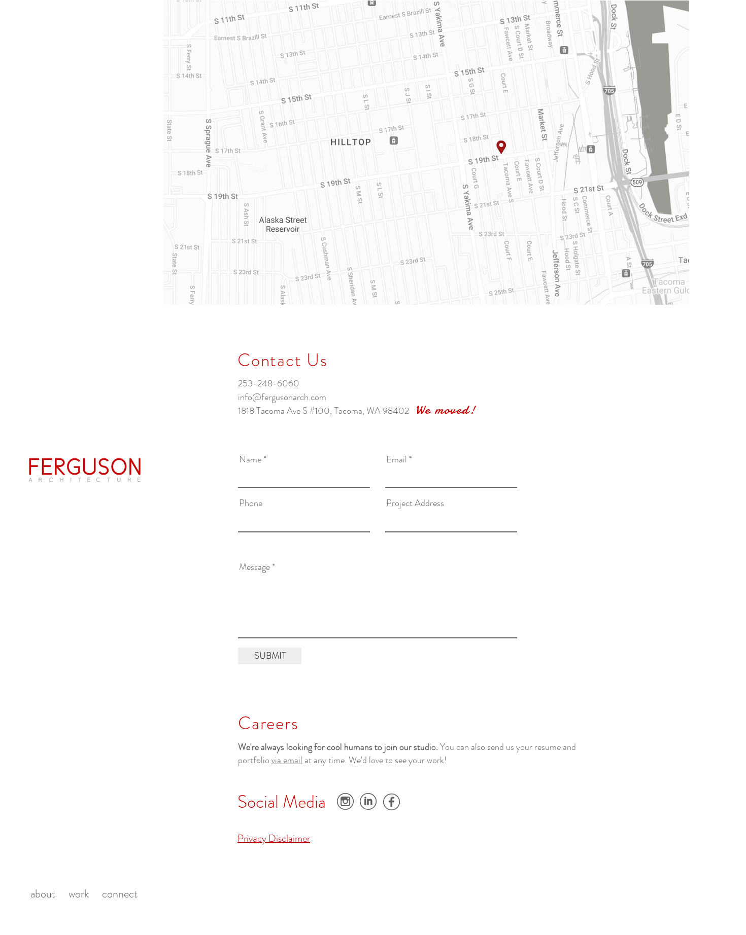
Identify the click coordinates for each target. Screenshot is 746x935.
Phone (250, 503)
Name (250, 459)
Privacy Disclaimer (274, 838)
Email (396, 459)
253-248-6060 (268, 383)
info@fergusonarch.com (282, 397)
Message (254, 566)
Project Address (415, 503)
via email (287, 760)
